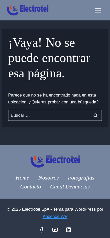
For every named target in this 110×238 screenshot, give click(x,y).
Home (22, 177)
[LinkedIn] (68, 229)
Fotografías (81, 177)
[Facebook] (41, 229)
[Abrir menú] (98, 10)
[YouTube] (55, 229)
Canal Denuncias (70, 186)
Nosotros (48, 177)
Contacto (30, 186)
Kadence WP (55, 216)
